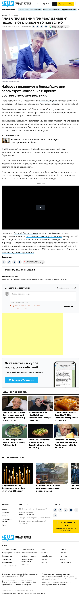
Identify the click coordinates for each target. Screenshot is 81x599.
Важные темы (8, 9)
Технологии (44, 553)
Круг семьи (64, 556)
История (63, 553)
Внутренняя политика (10, 549)
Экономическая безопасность (27, 560)
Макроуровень (7, 556)
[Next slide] (77, 9)
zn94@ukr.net (45, 518)
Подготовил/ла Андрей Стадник (18, 269)
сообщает (55, 103)
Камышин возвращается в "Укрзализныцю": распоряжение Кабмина (35, 141)
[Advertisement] (32, 334)
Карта (4, 525)
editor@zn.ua (23, 523)
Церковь (43, 559)
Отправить (68, 307)
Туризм (62, 559)
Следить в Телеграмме (23, 380)
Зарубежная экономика (29, 553)
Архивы (4, 509)
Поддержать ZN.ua (66, 4)
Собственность (65, 562)
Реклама (5, 516)
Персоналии (25, 565)
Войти (48, 4)
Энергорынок (6, 559)
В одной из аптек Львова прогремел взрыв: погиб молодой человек (48, 488)
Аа (54, 4)
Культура (43, 562)
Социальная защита (28, 549)
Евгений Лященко (48, 100)
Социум (63, 549)
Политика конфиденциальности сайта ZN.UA (17, 590)
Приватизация (7, 562)
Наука (42, 549)
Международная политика (11, 553)
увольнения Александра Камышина (44, 236)
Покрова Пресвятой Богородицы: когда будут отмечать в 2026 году (14, 488)
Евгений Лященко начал (26, 233)
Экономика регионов (9, 566)
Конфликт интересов (28, 556)
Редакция (5, 512)
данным (26, 149)
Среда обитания (46, 556)
